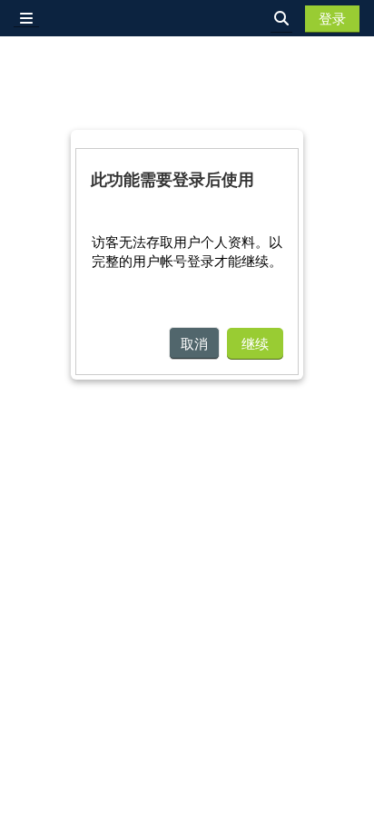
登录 (332, 18)
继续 (255, 343)
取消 (194, 343)
